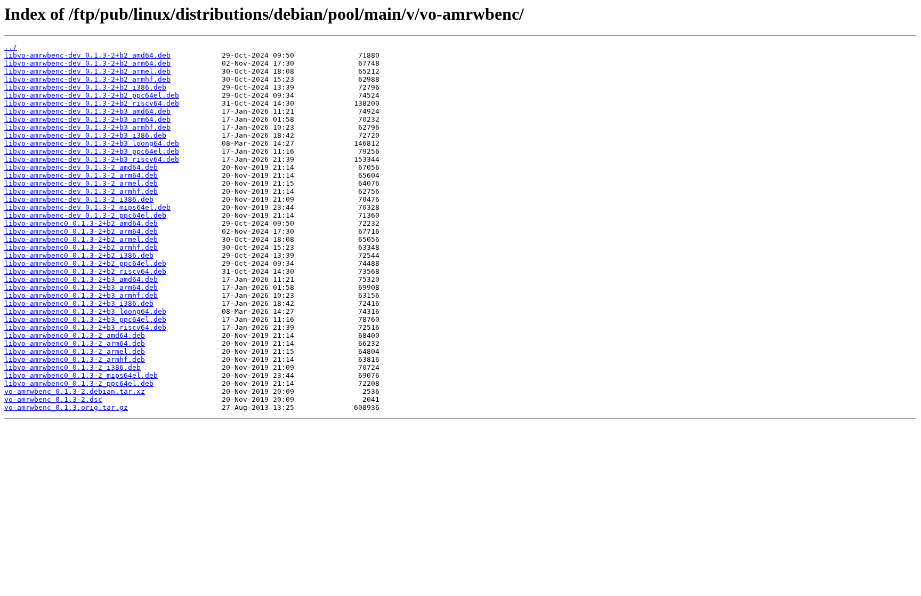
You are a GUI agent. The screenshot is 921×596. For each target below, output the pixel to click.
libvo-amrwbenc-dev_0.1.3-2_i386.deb (79, 199)
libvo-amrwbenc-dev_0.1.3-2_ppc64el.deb (85, 215)
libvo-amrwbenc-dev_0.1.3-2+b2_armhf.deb (87, 79)
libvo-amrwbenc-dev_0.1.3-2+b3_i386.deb (85, 135)
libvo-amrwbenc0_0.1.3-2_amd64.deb (74, 335)
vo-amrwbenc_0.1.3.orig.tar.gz (66, 407)
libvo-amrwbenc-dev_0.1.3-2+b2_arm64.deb (87, 63)
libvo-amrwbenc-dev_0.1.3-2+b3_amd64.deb (87, 111)
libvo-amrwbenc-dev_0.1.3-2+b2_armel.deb (87, 71)
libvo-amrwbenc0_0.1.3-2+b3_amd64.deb (81, 279)
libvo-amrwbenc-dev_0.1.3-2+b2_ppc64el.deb (91, 95)
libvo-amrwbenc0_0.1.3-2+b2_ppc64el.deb (85, 263)
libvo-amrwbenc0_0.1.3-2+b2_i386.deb (79, 255)
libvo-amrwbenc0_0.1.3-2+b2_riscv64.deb (85, 271)
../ (10, 47)
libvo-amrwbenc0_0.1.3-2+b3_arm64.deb (81, 287)
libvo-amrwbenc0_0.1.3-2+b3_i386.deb (79, 303)
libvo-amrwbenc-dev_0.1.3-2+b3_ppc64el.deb (91, 151)
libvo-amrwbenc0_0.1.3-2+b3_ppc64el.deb (85, 319)
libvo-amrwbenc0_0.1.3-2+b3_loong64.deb (85, 311)
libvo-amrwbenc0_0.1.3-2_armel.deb (74, 351)
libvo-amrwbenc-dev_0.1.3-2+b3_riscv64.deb (91, 159)
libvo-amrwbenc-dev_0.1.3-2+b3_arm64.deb (87, 119)
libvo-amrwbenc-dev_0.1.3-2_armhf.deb (81, 191)
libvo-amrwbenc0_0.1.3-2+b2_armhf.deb (81, 247)
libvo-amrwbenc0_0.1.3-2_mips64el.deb (81, 375)
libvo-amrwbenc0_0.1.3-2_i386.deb (72, 367)
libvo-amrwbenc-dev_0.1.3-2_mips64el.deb (87, 207)
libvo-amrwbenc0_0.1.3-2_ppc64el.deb (79, 383)
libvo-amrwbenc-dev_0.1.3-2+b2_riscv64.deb (91, 103)
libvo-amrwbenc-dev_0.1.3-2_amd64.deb (81, 167)
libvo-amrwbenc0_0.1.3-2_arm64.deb (74, 343)
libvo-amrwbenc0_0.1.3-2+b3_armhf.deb (81, 295)
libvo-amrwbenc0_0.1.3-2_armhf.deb (74, 359)
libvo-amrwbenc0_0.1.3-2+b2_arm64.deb (81, 231)
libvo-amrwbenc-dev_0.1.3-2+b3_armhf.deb (87, 127)
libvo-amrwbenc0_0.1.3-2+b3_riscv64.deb (85, 327)
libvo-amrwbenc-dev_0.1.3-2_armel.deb (81, 183)
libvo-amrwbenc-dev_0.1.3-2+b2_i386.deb (85, 87)
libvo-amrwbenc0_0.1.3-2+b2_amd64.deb (81, 223)
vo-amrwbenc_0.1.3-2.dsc (53, 399)
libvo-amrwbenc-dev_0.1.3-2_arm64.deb (81, 175)
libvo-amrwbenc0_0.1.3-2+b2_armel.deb (81, 239)
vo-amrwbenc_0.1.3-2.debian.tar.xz (74, 391)
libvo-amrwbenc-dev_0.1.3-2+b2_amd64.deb (87, 55)
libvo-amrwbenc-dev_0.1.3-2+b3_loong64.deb (91, 143)
